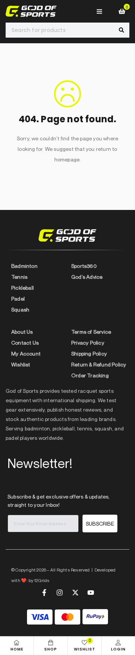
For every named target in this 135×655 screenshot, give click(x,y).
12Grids (42, 580)
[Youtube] (91, 592)
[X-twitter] (75, 592)
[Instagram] (59, 592)
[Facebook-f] (44, 592)
